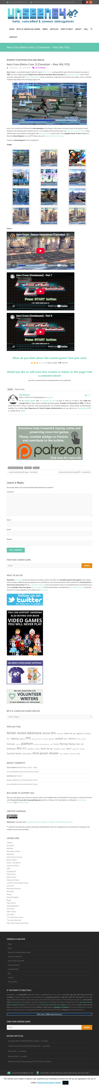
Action (11, 733)
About (78, 29)
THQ (61, 754)
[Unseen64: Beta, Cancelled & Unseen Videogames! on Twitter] (83, 2)
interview (45, 739)
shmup (37, 749)
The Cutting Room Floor (15, 917)
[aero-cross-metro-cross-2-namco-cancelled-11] (49, 208)
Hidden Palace (11, 877)
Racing (36, 468)
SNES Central (11, 912)
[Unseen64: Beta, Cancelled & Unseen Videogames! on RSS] (90, 2)
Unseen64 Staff (13, 969)
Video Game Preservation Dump (17, 923)
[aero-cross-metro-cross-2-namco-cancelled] (21, 150)
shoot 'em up (47, 748)
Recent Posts (20, 389)
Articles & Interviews (15, 957)
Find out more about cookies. (49, 1082)
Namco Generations (32, 77)
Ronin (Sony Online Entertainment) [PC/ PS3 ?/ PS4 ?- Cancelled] (29, 1062)
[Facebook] (86, 395)
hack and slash (37, 739)
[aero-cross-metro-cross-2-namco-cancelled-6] (77, 169)
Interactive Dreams (13, 880)
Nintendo (11, 744)
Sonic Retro (10, 915)
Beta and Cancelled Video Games (19, 952)
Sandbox (31, 749)
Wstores (9, 780)
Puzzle (56, 744)
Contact (13, 37)
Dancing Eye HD (44, 133)
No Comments (40, 68)
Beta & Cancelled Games (28, 29)
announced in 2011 (73, 75)
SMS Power (10, 909)
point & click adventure (41, 744)
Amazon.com (81, 800)
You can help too (37, 587)
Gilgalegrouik (11, 871)
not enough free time (48, 401)
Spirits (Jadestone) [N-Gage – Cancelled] (22, 472)
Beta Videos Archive (13, 851)
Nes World (10, 891)
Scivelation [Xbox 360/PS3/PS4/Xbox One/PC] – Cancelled (28, 1041)
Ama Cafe (10, 772)
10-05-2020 (26, 68)
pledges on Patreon (61, 1007)
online (18, 744)
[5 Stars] (42, 363)
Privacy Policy (12, 982)
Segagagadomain (13, 906)
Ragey (9, 900)
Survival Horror (14, 753)
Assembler (10, 846)
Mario (66, 739)
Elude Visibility (12, 860)
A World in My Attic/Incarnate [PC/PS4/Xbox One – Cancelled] (29, 1046)
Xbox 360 (40, 60)
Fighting (14, 738)
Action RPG (49, 733)
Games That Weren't (14, 863)
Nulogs (9, 894)
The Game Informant (14, 920)
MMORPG (72, 739)
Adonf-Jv (10, 843)
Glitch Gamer (11, 874)
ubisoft (65, 754)
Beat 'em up (69, 733)
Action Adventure (29, 733)
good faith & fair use (77, 587)
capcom (79, 733)
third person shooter (45, 753)
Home (11, 29)
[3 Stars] (37, 363)
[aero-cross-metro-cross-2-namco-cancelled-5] (49, 169)
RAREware (11, 748)
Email (9, 530)
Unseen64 (49, 397)
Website (9, 539)
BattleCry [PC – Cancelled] (17, 1051)
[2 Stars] (34, 363)
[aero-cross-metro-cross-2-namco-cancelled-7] (21, 189)
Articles (54, 29)
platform (28, 468)
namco (84, 739)
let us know (44, 590)
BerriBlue (10, 848)
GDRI (8, 869)
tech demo (27, 753)
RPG (19, 748)
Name (9, 520)
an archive (18, 580)
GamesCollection (13, 866)
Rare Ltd (79, 744)
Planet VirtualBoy (12, 897)
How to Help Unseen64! (16, 961)
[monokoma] (13, 396)
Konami (51, 739)
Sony (35, 60)
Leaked (59, 738)
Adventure (60, 733)
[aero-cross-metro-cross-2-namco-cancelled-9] (77, 189)
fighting (22, 739)
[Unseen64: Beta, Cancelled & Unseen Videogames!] (43, 15)
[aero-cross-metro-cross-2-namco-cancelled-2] (49, 150)
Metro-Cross (47, 72)
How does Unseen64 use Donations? (54, 1005)
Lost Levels (10, 886)
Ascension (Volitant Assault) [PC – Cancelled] (75, 472)
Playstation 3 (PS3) (24, 60)
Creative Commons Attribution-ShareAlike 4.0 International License (49, 822)
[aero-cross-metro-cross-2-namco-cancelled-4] (21, 169)
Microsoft (11, 60)
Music (79, 739)
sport (68, 748)
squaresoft (75, 749)
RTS (25, 748)
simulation (57, 749)
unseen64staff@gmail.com (18, 2)
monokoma (13, 68)
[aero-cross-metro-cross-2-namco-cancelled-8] (49, 189)
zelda (78, 754)
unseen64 (72, 754)
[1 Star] (32, 363)
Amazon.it (10, 802)
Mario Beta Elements (14, 889)
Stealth (82, 749)
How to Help (67, 29)
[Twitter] (89, 395)
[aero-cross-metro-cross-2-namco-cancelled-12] (77, 208)
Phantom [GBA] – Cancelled (17, 1056)
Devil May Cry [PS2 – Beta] (28, 767)
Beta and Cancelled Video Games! (27, 772)
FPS (28, 738)
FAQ (86, 29)
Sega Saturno (11, 903)
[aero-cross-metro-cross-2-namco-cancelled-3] (77, 150)
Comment (10, 492)
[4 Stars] (40, 363)
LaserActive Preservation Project (17, 883)
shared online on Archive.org (54, 136)
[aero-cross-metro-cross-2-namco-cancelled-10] (21, 208)
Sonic (63, 749)
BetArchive (10, 854)
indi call (9, 784)
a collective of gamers (37, 585)
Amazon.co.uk (22, 802)
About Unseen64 (13, 965)
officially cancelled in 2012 (76, 131)
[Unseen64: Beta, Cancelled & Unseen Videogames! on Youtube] (87, 2)
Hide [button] (65, 1083)
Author (10, 389)
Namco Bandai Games (16, 468)
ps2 (51, 744)
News (45, 29)
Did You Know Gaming (14, 857)
